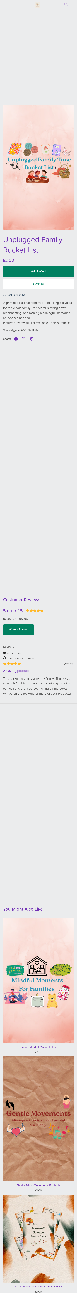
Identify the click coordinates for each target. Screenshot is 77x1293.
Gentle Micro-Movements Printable (38, 1185)
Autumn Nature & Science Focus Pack (38, 1286)
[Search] (66, 4)
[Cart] (73, 4)
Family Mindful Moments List (38, 1047)
